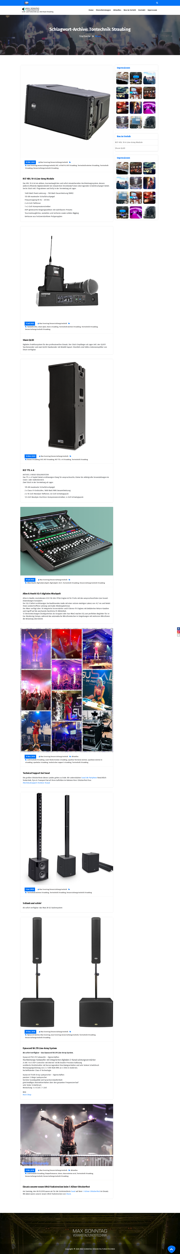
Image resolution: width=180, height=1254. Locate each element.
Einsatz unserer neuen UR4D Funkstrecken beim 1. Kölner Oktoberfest (56, 1187)
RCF (57, 165)
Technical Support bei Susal (36, 773)
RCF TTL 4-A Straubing (63, 459)
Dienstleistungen (103, 10)
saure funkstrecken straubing (56, 760)
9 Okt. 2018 (30, 1170)
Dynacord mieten (33, 1035)
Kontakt (141, 10)
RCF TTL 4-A (28, 470)
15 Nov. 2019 (30, 756)
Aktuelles (117, 10)
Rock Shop (27, 1095)
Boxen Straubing (33, 459)
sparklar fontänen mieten (77, 760)
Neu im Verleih (130, 10)
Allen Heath (31, 583)
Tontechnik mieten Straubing (88, 165)
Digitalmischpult (43, 583)
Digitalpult (54, 583)
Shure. (68, 1194)
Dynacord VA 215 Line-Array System (40, 1048)
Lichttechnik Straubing (35, 760)
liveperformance (51, 1173)
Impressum (152, 10)
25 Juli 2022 (30, 580)
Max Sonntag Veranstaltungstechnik (54, 162)
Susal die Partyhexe (89, 778)
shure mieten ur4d (69, 1173)
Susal (73, 1191)
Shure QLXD (28, 340)
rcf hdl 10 (62, 165)
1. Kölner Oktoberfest (91, 1191)
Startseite (85, 36)
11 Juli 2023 (30, 323)
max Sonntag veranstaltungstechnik (41, 165)
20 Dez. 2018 (30, 1032)
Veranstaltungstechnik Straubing (46, 168)
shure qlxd (42, 327)
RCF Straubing (71, 165)
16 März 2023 (30, 456)
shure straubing (52, 327)
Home (91, 10)
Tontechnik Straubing (90, 327)
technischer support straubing (60, 762)
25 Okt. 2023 (30, 162)
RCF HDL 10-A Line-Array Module (38, 179)
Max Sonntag (45, 1035)
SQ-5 (60, 583)
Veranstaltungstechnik (33, 1176)
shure (60, 1173)
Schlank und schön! (32, 903)
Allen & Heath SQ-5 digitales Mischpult (42, 593)
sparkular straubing (40, 762)
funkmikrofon (32, 327)
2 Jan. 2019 (30, 889)
